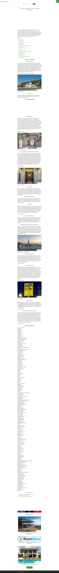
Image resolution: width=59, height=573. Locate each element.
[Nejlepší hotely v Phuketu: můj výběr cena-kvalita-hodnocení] (29, 539)
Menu (57, 1)
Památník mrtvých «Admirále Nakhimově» (25, 51)
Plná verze (29, 567)
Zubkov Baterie (21, 40)
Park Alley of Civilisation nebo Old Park (25, 45)
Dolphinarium (21, 55)
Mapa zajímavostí (21, 57)
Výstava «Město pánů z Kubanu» (24, 56)
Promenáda (21, 46)
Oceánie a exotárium (22, 52)
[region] (29, 20)
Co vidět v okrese (21, 39)
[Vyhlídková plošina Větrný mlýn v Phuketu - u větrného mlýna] (29, 524)
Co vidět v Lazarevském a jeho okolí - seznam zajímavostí (26, 494)
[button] (21, 511)
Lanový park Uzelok (22, 50)
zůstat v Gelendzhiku (32, 36)
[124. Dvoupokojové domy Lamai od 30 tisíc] (29, 554)
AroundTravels (5, 1)
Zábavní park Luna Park (22, 47)
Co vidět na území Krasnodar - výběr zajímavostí (25, 496)
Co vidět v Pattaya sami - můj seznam (23, 495)
